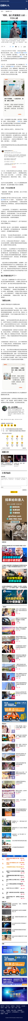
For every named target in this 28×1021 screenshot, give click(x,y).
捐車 (13, 1007)
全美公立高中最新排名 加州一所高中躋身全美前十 (21, 610)
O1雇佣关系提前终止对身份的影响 (21, 782)
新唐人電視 (13, 1010)
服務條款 (13, 1006)
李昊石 (25, 52)
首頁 (2, 11)
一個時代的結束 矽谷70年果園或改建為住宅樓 (21, 666)
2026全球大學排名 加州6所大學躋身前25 (21, 754)
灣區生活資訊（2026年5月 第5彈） (21, 791)
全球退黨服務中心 (15, 1011)
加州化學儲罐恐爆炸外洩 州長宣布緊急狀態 (21, 810)
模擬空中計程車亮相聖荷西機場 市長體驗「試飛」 (21, 620)
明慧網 (22, 1011)
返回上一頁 (14, 492)
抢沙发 (24, 448)
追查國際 (8, 1010)
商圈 (6, 1007)
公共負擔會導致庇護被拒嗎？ (18, 847)
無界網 (6, 1013)
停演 (21, 56)
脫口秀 (19, 52)
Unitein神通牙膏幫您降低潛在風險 (19, 840)
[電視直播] (14, 1000)
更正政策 (8, 1006)
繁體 (27, 1)
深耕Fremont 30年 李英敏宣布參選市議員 (21, 773)
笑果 (19, 121)
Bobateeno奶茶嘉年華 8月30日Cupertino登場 (21, 693)
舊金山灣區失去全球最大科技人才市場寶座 (21, 628)
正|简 (24, 46)
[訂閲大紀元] (14, 953)
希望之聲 (8, 1011)
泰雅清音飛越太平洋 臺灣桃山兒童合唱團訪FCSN (21, 638)
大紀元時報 (3, 1011)
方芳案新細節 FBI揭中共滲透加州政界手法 (21, 646)
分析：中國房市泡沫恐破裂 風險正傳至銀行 (16, 430)
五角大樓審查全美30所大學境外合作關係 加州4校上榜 (21, 675)
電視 (19, 1007)
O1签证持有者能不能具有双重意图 (21, 763)
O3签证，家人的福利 (21, 800)
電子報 (2, 1007)
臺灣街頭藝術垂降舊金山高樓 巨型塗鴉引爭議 (21, 684)
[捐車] (14, 721)
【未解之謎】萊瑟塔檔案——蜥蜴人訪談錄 (21, 736)
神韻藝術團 (20, 1010)
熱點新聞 (7, 11)
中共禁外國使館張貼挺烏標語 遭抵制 (13, 429)
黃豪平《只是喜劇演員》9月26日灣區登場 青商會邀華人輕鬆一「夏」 (7, 465)
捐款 (9, 1007)
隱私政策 (18, 1006)
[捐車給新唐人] (14, 540)
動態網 (2, 1013)
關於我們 (2, 1006)
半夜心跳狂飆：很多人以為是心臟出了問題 (21, 726)
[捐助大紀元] (14, 984)
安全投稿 (23, 1006)
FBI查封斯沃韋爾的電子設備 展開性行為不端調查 (21, 657)
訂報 (16, 1007)
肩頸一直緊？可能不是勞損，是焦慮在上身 (21, 745)
